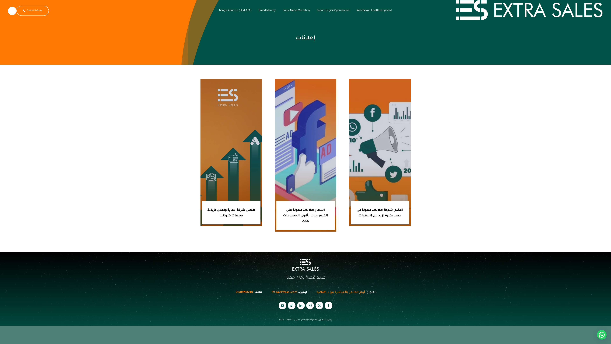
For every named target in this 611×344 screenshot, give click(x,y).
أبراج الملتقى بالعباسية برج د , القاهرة (340, 292)
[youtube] (282, 305)
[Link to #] (12, 11)
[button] (602, 335)
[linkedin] (301, 305)
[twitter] (319, 305)
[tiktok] (291, 305)
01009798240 (244, 292)
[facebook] (328, 305)
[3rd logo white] (529, 1)
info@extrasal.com (284, 292)
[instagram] (310, 305)
